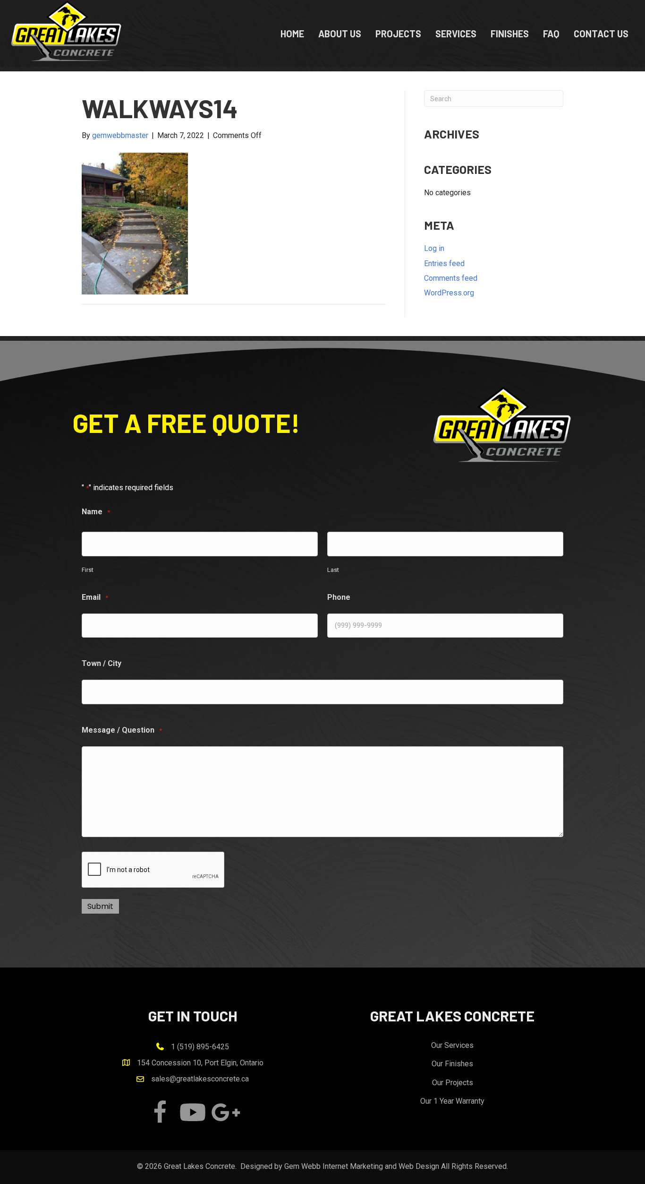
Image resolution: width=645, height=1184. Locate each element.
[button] (159, 1112)
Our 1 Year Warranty (452, 1101)
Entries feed (444, 263)
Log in (434, 248)
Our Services (452, 1045)
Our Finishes (452, 1063)
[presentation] (153, 870)
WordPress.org (449, 292)
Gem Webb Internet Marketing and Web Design (361, 1166)
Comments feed (450, 278)
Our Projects (452, 1082)
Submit (100, 906)
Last (333, 569)
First (87, 569)
